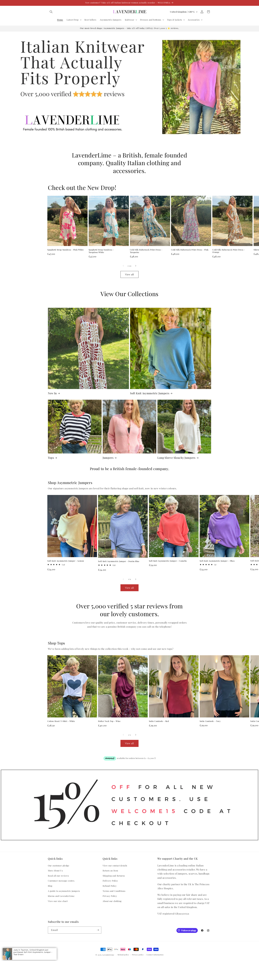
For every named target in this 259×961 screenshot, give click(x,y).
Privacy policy (138, 955)
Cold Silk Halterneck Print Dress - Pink (190, 250)
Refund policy (123, 955)
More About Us (55, 870)
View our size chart (58, 901)
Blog (50, 885)
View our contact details (115, 865)
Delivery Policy (110, 880)
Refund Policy (110, 885)
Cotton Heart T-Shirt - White (61, 721)
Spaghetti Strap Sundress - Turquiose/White (101, 251)
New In (52, 393)
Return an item (110, 870)
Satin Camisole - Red (159, 721)
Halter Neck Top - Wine (109, 721)
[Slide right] (136, 266)
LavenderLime (108, 955)
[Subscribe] (98, 930)
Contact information (154, 955)
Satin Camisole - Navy (210, 721)
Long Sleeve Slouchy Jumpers (176, 457)
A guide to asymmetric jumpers (64, 890)
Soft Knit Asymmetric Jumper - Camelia (168, 561)
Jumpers (108, 457)
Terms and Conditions (114, 890)
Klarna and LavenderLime (61, 896)
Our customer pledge (58, 865)
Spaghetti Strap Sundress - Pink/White (65, 250)
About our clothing (112, 901)
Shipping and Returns (114, 875)
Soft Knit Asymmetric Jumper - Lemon (65, 561)
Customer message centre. (61, 880)
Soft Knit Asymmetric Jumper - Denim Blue (118, 561)
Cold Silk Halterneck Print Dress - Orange (228, 251)
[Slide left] (123, 266)
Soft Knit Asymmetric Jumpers (149, 393)
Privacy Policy (110, 896)
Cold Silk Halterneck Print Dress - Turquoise (146, 251)
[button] (51, 12)
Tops (51, 457)
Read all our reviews (58, 875)
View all (129, 274)
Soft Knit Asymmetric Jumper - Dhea (217, 561)
